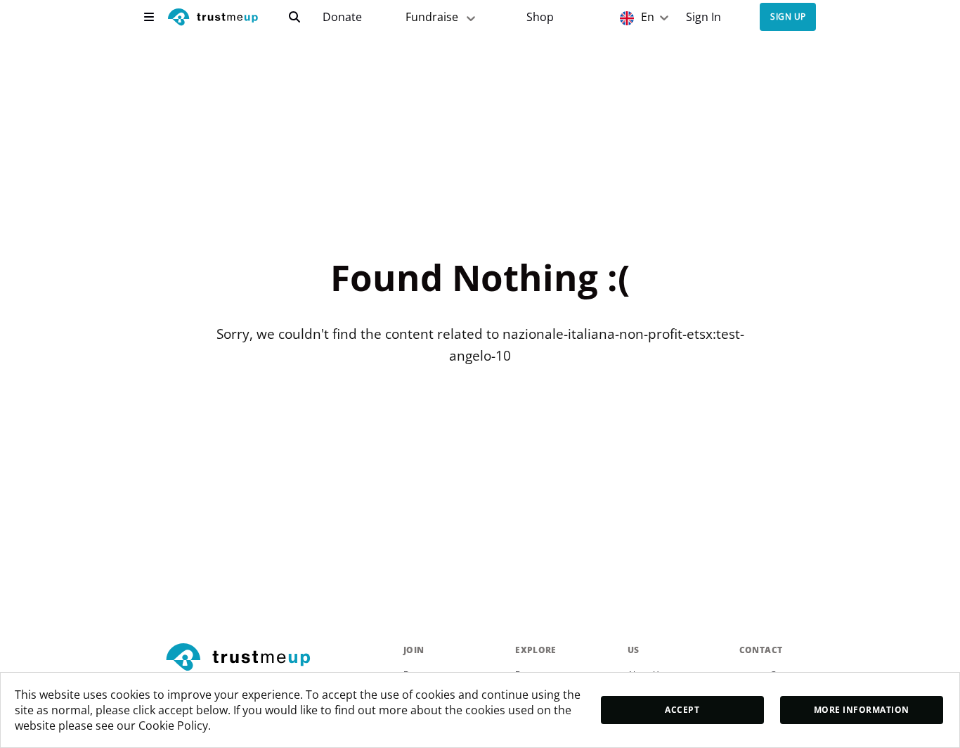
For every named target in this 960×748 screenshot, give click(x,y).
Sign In (703, 17)
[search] (294, 17)
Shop (540, 17)
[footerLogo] (278, 658)
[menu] (149, 17)
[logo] (213, 18)
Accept (682, 710)
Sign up (787, 17)
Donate (342, 17)
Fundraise (432, 17)
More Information (861, 710)
